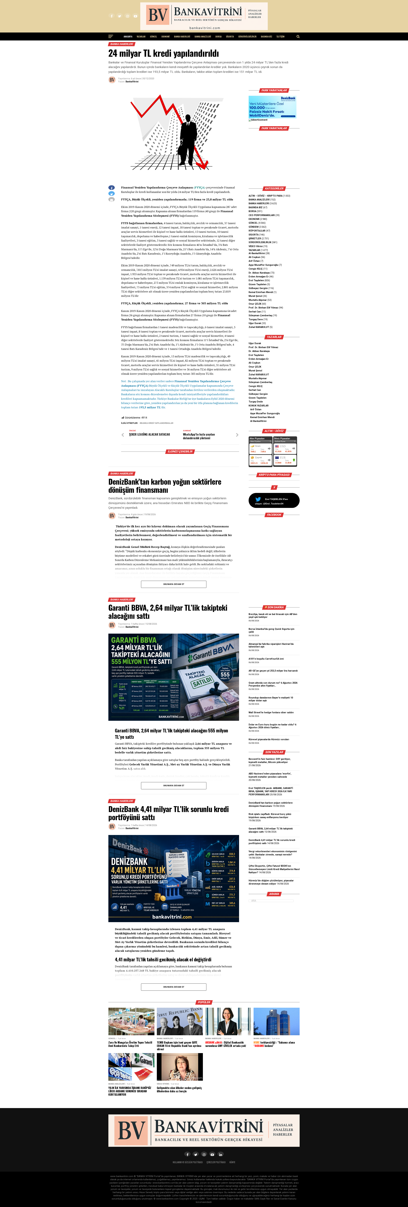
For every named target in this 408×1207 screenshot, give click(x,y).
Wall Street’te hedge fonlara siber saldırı (272, 712)
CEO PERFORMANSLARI (262, 215)
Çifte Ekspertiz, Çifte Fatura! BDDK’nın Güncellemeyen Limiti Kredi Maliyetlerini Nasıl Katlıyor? (274, 869)
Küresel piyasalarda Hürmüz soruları (269, 739)
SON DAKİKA (275, 607)
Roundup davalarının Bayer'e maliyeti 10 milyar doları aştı (271, 699)
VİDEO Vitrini (256, 246)
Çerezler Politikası (216, 1162)
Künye (232, 1162)
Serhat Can (255, 311)
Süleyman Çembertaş (260, 315)
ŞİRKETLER (255, 238)
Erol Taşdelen (256, 280)
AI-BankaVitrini (257, 253)
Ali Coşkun (254, 257)
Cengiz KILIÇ (256, 268)
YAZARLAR (141, 36)
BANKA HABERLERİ (182, 36)
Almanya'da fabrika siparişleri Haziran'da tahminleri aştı (271, 645)
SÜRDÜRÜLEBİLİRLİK (247, 36)
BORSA (218, 36)
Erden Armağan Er (259, 276)
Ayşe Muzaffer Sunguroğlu (263, 265)
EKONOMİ (165, 36)
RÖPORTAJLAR (257, 230)
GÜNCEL (153, 36)
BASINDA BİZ (266, 36)
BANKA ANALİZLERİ (203, 36)
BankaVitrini (132, 81)
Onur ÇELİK (255, 304)
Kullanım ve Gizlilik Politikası (188, 1162)
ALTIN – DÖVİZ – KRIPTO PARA (265, 196)
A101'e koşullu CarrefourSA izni (266, 659)
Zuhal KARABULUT (259, 327)
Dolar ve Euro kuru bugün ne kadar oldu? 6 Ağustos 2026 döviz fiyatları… (272, 726)
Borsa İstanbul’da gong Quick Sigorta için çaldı (271, 630)
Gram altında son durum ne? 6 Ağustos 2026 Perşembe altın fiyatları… (273, 684)
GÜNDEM (254, 227)
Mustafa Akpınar (258, 300)
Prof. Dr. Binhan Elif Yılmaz (263, 307)
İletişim (280, 36)
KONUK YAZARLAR (259, 405)
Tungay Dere (256, 319)
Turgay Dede (256, 401)
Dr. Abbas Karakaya (259, 272)
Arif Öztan (254, 261)
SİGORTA (230, 36)
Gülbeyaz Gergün (258, 288)
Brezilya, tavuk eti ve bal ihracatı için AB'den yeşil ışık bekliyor (273, 615)
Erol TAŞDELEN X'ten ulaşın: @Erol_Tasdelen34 (271, 501)
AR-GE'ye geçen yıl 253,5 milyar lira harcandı (273, 670)
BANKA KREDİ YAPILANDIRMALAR (157, 423)
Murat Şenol (255, 296)
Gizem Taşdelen (257, 284)
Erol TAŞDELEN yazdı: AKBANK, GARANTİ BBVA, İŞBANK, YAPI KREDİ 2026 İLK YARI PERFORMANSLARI (271, 791)
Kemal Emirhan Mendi (261, 292)
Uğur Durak (255, 323)
